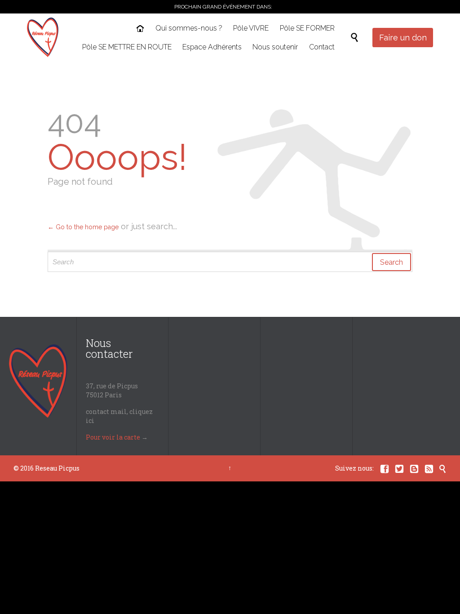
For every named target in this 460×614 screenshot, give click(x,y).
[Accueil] (141, 29)
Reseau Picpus (57, 468)
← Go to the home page (83, 227)
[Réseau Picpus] (42, 38)
